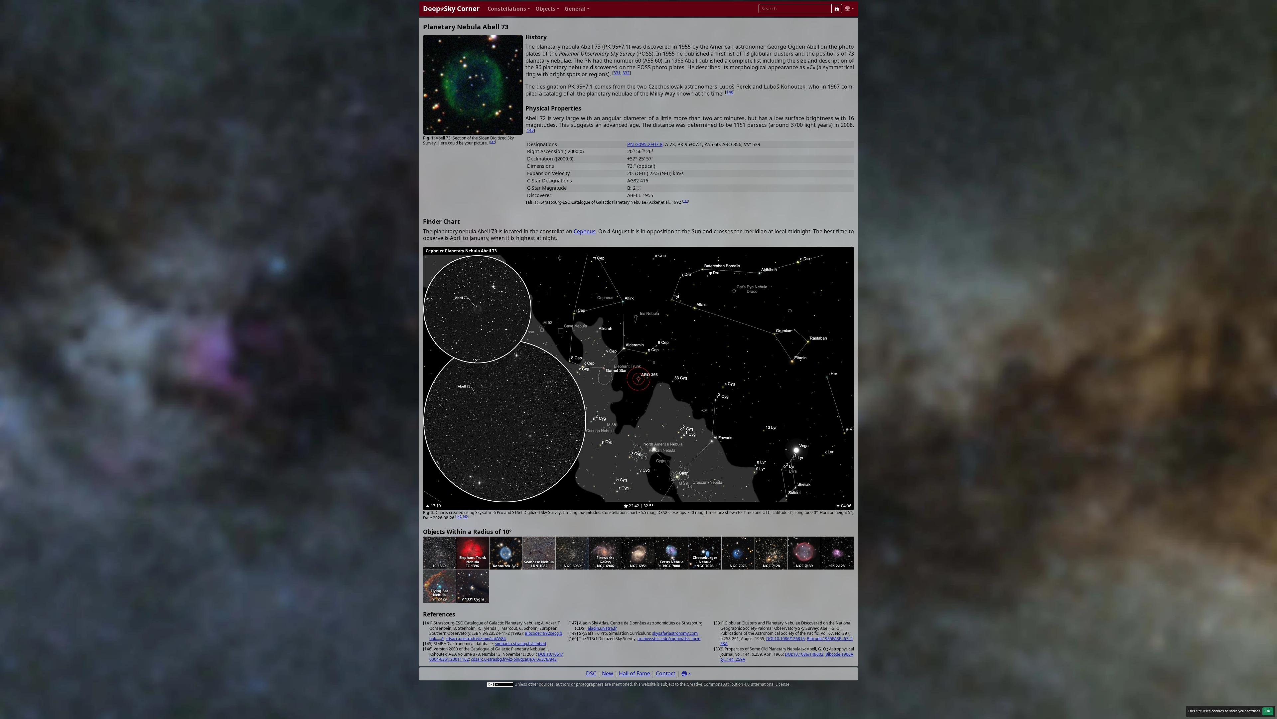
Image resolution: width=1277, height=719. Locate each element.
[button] (509, 9)
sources (546, 684)
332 (626, 73)
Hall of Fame (634, 673)
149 (458, 516)
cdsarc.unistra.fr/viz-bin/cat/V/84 (476, 638)
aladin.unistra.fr (602, 628)
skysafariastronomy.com (675, 633)
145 (530, 130)
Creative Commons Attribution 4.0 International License (738, 684)
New (607, 673)
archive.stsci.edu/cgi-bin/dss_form (669, 638)
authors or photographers (580, 684)
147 (492, 142)
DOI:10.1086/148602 (804, 654)
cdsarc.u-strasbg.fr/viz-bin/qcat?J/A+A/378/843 (514, 659)
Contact (665, 673)
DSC (591, 673)
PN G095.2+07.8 (644, 144)
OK (1267, 711)
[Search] (836, 8)
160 (465, 516)
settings (1253, 711)
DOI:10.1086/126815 (785, 638)
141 (685, 201)
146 (729, 92)
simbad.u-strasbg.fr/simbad (520, 643)
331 (617, 73)
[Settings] (686, 674)
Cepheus (585, 231)
